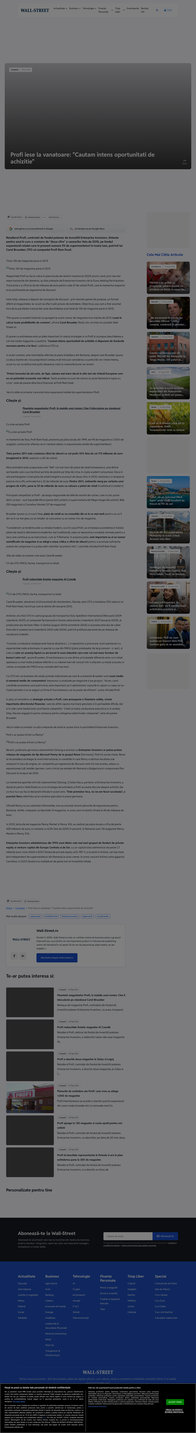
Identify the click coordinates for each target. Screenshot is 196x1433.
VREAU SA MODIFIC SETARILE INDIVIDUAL (174, 1411)
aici (44, 1417)
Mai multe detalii (19, 1401)
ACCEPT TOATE (175, 1402)
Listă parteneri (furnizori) (97, 1406)
